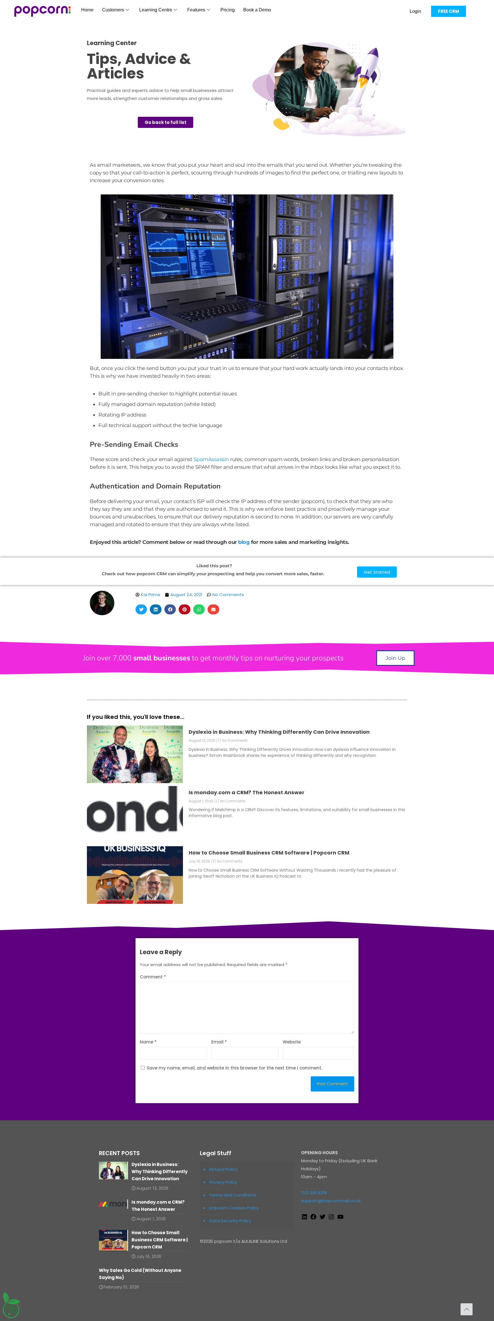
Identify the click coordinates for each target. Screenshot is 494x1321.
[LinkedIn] (304, 1219)
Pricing (227, 9)
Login (415, 11)
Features (196, 9)
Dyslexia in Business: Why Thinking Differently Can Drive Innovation (279, 731)
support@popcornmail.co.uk (331, 1201)
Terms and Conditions (232, 1195)
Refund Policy (223, 1169)
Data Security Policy (230, 1221)
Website (292, 1042)
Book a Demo (257, 9)
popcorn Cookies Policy (234, 1208)
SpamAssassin (211, 459)
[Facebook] (313, 1219)
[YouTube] (340, 1219)
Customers (113, 9)
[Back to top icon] (467, 1309)
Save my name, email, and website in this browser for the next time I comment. (234, 1068)
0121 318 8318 (314, 1193)
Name (148, 1042)
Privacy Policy (223, 1182)
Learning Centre (155, 9)
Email (219, 1042)
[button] (141, 609)
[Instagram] (331, 1219)
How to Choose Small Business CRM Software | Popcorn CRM (269, 852)
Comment (153, 977)
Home (87, 9)
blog (244, 542)
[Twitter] (322, 1219)
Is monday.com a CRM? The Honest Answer (246, 792)
